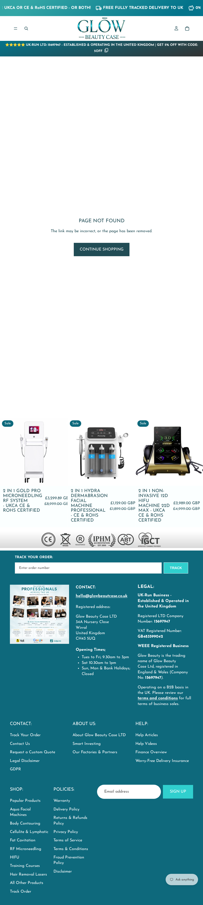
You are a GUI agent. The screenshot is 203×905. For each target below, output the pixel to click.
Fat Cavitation (22, 840)
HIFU (14, 857)
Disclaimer (62, 872)
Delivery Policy (66, 809)
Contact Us (20, 744)
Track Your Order (25, 735)
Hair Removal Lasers (28, 875)
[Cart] (187, 28)
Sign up (178, 792)
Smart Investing (87, 744)
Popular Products (25, 801)
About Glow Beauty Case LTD (99, 735)
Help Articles (146, 735)
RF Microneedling (25, 849)
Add (199, 478)
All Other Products (26, 883)
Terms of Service (67, 840)
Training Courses (25, 866)
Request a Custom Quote (32, 752)
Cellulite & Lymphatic (29, 832)
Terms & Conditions (70, 849)
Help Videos (146, 744)
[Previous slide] (7, 452)
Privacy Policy (65, 832)
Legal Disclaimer (25, 761)
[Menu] (15, 28)
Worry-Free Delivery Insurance (162, 761)
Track (176, 568)
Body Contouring (25, 824)
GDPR (15, 769)
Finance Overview (151, 752)
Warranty (61, 801)
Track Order (20, 892)
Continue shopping (102, 249)
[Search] (26, 28)
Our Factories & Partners (95, 752)
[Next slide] (60, 452)
